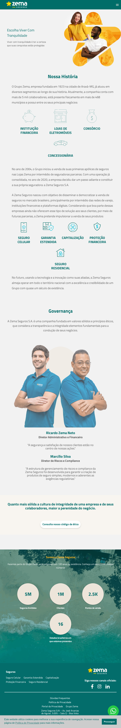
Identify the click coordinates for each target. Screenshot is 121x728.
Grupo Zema (72, 706)
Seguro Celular (13, 677)
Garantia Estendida (33, 677)
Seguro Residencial (38, 682)
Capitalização (52, 677)
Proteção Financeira (16, 682)
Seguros (10, 671)
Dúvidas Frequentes (60, 698)
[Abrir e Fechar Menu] (117, 4)
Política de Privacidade (60, 702)
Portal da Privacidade (52, 706)
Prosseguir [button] (109, 721)
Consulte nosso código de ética (60, 524)
